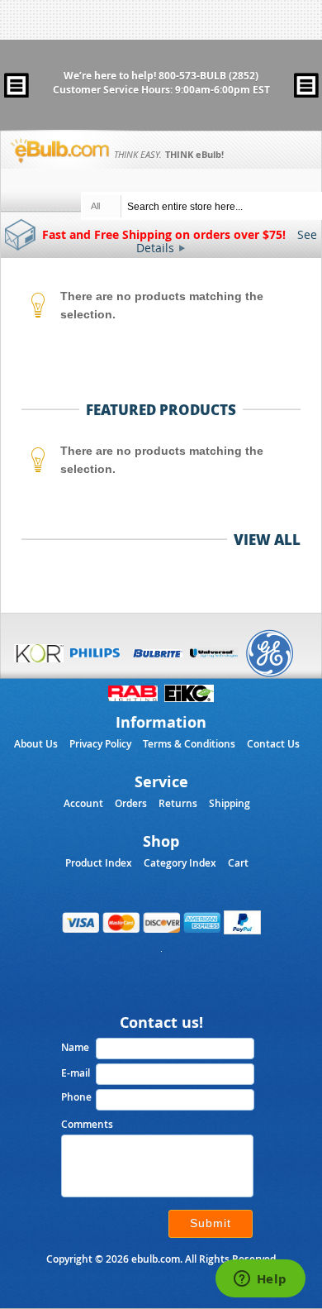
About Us (36, 744)
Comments (87, 1124)
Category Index (180, 863)
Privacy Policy (100, 744)
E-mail (75, 1073)
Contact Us (273, 744)
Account (83, 803)
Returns (178, 803)
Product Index (98, 863)
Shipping (229, 803)
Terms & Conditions (189, 744)
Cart (238, 863)
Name (75, 1047)
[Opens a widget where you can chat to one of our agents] (260, 1280)
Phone (76, 1097)
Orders (131, 803)
